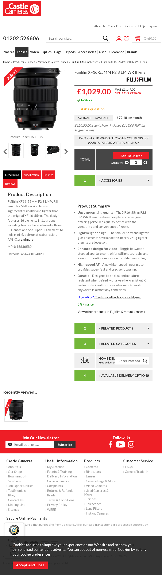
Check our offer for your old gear (117, 297)
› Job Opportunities (19, 486)
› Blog (10, 495)
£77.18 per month (129, 117)
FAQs (141, 26)
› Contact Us (15, 500)
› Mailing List (15, 505)
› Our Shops (14, 471)
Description (12, 175)
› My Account (54, 467)
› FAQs (128, 467)
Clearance (116, 52)
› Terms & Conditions (59, 500)
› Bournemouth (16, 476)
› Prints (50, 495)
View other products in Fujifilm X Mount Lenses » (112, 312)
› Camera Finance (57, 481)
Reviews (10, 183)
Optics (46, 52)
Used (103, 52)
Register (153, 26)
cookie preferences (35, 554)
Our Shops (129, 26)
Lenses (22, 52)
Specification (31, 175)
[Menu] (21, 525)
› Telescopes (92, 504)
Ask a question (93, 109)
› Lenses (90, 476)
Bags (57, 52)
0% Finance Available (94, 118)
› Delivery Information (61, 476)
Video (34, 52)
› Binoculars (92, 471)
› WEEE (50, 509)
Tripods (70, 52)
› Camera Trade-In (135, 471)
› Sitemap (12, 509)
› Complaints (54, 486)
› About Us (13, 467)
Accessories (87, 52)
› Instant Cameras (96, 513)
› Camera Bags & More (100, 481)
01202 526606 (21, 38)
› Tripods (90, 499)
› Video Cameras (95, 486)
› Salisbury (13, 481)
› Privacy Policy (56, 505)
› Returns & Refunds (59, 490)
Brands (132, 52)
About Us (99, 26)
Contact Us (114, 26)
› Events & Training (58, 471)
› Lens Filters (93, 508)
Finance (48, 175)
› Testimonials (16, 490)
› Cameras (91, 467)
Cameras (7, 52)
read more (26, 239)
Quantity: (117, 162)
